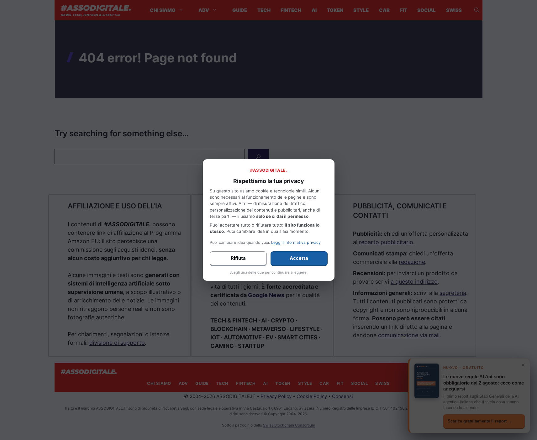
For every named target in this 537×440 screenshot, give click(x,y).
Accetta (299, 258)
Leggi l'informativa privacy (296, 242)
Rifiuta (238, 258)
